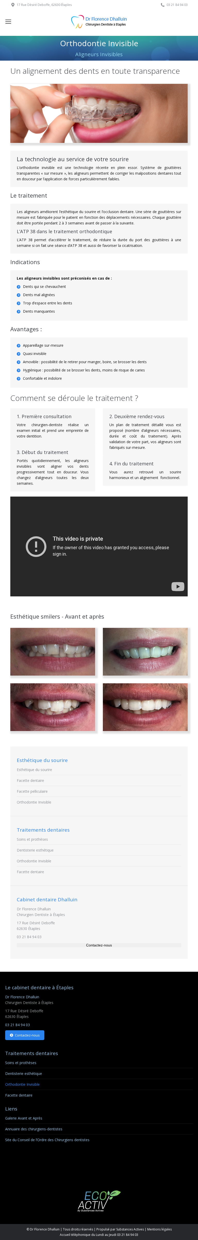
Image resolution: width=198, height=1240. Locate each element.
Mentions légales (159, 1229)
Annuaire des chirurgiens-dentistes (33, 1128)
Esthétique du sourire (34, 769)
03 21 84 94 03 (29, 936)
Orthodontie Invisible (34, 802)
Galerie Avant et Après (23, 1118)
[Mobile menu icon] (8, 22)
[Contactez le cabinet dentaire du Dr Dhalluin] (99, 945)
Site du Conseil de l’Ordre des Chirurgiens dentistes (47, 1139)
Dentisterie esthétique (35, 850)
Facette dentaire (30, 780)
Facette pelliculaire (32, 791)
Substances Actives (130, 1229)
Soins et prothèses (32, 839)
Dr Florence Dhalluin (34, 908)
